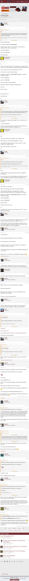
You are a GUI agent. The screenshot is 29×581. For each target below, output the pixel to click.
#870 (27, 273)
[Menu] (1, 1)
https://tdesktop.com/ (5, 330)
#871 (27, 283)
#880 (27, 512)
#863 (27, 105)
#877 (27, 428)
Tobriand (4, 543)
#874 (27, 342)
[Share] (25, 27)
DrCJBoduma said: (4, 29)
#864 (27, 134)
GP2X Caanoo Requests (9, 555)
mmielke (3, 17)
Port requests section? (8, 536)
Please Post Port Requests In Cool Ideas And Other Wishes (14, 541)
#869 (27, 263)
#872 (27, 303)
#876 (27, 405)
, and (7, 360)
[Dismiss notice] (27, 5)
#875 (27, 367)
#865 (27, 155)
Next (19, 528)
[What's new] (25, 1)
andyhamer (5, 552)
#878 (27, 458)
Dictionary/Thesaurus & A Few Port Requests (14, 551)
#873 (27, 313)
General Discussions (10, 543)
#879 (27, 482)
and (5, 256)
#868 (27, 232)
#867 (27, 217)
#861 (27, 27)
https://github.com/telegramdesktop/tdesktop (17, 333)
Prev (10, 528)
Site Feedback (8, 537)
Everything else (8, 556)
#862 (27, 62)
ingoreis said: (3, 316)
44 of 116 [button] (14, 528)
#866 (27, 184)
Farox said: (3, 344)
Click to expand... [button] (14, 40)
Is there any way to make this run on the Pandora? (15, 546)
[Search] (28, 1)
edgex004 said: (4, 430)
